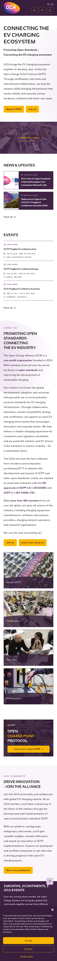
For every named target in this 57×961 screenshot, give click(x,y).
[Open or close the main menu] (50, 10)
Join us (32, 109)
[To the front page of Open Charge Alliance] (12, 8)
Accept (28, 940)
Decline (29, 949)
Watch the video (30, 137)
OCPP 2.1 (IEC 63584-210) (19, 492)
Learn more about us (32, 542)
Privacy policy (27, 956)
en (51, 4)
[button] (52, 909)
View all (8, 217)
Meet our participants (18, 870)
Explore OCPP (13, 109)
